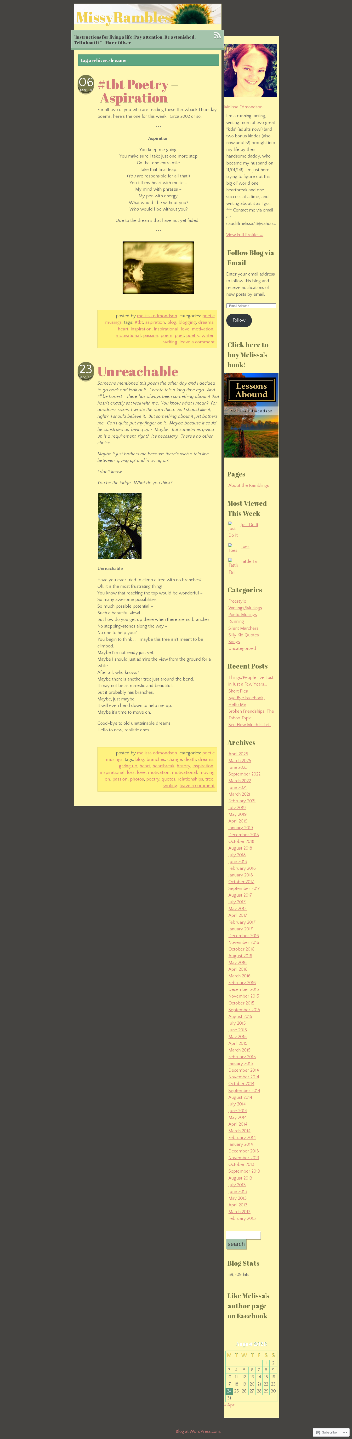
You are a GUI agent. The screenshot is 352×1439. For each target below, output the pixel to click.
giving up (128, 766)
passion (150, 335)
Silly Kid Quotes (243, 635)
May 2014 (237, 1117)
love (185, 329)
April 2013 (237, 1205)
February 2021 (241, 801)
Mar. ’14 (86, 90)
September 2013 (244, 1171)
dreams (205, 322)
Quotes (168, 779)
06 (86, 82)
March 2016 (239, 976)
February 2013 (242, 1218)
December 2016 (243, 935)
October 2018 (241, 841)
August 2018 (240, 848)
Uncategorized (242, 648)
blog (171, 322)
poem (166, 335)
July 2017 (237, 902)
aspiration (155, 322)
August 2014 (240, 1097)
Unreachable (137, 371)
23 (85, 369)
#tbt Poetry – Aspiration (137, 90)
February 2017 (242, 922)
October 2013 (241, 1164)
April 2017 (237, 915)
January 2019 (240, 827)
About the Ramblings (248, 485)
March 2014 (239, 1131)
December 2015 (243, 989)
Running (236, 621)
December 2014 (243, 1070)
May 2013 (237, 1198)
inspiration (141, 329)
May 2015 (237, 1036)
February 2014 (242, 1137)
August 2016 (240, 955)
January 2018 (240, 875)
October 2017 (241, 881)
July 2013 (237, 1184)
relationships (190, 779)
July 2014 (237, 1104)
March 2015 (239, 1050)
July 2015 (237, 1023)
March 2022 (239, 780)
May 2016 (237, 962)
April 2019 (237, 821)
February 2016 (242, 982)
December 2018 (243, 834)
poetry (192, 335)
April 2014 (237, 1124)
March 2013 (239, 1211)
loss (131, 772)
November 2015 (243, 996)
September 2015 (244, 1009)
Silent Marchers (243, 628)
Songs (234, 641)
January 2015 (240, 1063)
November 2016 (243, 942)
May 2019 (237, 814)
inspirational (166, 329)
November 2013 (243, 1157)
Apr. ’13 (85, 377)
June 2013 (237, 1191)
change (174, 759)
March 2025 (239, 760)
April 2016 (237, 969)
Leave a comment (197, 342)
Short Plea (238, 691)
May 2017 (237, 908)
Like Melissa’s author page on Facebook (248, 1305)
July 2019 (237, 807)
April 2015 (237, 1043)
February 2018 (242, 868)
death (190, 759)
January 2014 (240, 1144)
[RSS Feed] (217, 35)
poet (179, 335)
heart (123, 329)
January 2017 (240, 929)
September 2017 (244, 888)
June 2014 (237, 1110)
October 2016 (241, 949)
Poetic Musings (242, 614)
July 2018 (237, 855)
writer (207, 335)
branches (156, 759)
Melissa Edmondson (157, 315)
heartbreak (163, 766)
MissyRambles (123, 16)
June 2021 (237, 787)
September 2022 (244, 774)
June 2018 (237, 861)
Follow (239, 320)
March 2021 (239, 794)
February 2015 (242, 1056)
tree (209, 779)
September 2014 (244, 1090)
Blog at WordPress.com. (198, 1431)
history (183, 766)
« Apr (229, 1405)
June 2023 (238, 767)
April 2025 (238, 754)
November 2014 (243, 1077)
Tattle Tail (250, 561)
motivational (128, 335)
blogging (187, 322)
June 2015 (237, 1030)
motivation (202, 329)
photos (137, 779)
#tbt (139, 322)
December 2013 (243, 1151)
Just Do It (249, 524)
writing (170, 342)
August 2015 (240, 1016)
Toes (245, 546)
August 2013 (240, 1178)
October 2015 (241, 1003)
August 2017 (240, 895)
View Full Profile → (244, 234)
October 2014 (241, 1083)
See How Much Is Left (249, 724)
